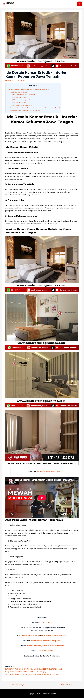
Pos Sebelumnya (17, 685)
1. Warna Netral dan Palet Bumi (23, 95)
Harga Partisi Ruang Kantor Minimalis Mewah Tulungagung (25, 672)
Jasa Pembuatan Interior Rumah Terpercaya (24, 110)
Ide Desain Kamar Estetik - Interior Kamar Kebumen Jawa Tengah (28, 89)
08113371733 (47, 622)
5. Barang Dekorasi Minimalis (22, 105)
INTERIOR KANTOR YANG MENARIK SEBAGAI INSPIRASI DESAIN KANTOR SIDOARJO (33, 669)
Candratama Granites (49, 694)
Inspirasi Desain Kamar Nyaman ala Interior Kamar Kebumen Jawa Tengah (34, 108)
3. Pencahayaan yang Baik (21, 100)
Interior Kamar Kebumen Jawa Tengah (18, 133)
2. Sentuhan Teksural (19, 97)
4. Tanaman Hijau (18, 103)
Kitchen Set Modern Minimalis (48, 471)
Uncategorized (10, 80)
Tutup (36, 85)
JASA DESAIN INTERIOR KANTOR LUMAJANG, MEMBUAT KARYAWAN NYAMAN (32, 674)
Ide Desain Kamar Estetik (18, 92)
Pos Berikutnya (67, 685)
